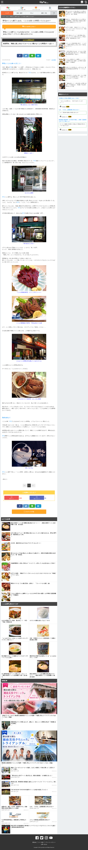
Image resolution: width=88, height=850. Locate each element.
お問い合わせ (44, 844)
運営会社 (34, 842)
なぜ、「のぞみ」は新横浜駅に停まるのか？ (69, 109)
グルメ (31, 13)
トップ (7, 13)
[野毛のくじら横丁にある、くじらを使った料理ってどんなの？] (38, 55)
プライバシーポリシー (50, 842)
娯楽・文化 (44, 13)
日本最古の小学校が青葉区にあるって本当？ (69, 98)
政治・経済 (19, 13)
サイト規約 (40, 842)
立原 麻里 (53, 60)
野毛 (10, 67)
